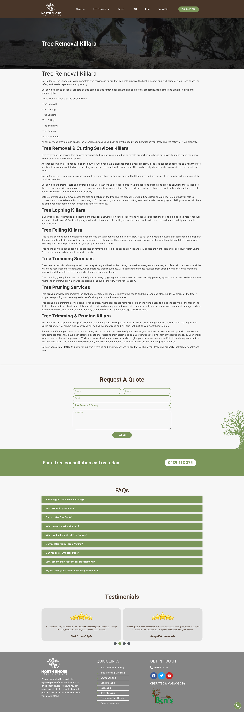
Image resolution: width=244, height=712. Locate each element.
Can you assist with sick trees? (62, 553)
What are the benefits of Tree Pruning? (66, 535)
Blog (147, 9)
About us (80, 9)
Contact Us (163, 9)
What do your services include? (62, 526)
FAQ (135, 9)
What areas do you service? (61, 508)
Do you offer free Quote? (59, 517)
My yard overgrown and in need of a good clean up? (73, 570)
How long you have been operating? (65, 499)
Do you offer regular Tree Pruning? (64, 544)
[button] (122, 499)
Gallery (121, 9)
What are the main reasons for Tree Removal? (70, 561)
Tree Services (99, 9)
